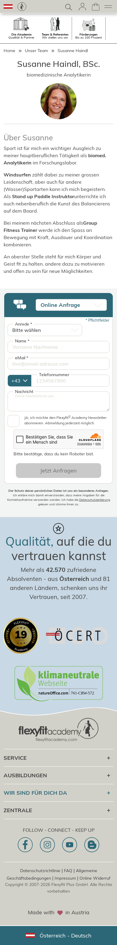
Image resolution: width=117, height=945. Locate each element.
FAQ (68, 870)
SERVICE (15, 757)
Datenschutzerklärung (94, 500)
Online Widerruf (95, 878)
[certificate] (67, 636)
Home (9, 50)
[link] (21, 6)
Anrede (23, 324)
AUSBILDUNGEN (25, 775)
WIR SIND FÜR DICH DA (35, 792)
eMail (21, 357)
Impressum (65, 878)
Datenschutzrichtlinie (40, 870)
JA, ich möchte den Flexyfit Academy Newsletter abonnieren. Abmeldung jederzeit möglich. (65, 420)
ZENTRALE (18, 810)
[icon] (25, 844)
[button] (8, 6)
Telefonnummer (54, 374)
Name (22, 341)
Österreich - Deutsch (66, 935)
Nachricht (24, 391)
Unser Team (36, 50)
